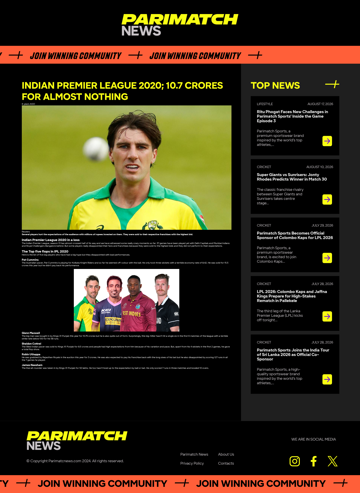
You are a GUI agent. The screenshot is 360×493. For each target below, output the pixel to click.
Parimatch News (194, 454)
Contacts (226, 463)
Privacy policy (192, 463)
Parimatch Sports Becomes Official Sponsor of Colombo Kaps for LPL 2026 (295, 235)
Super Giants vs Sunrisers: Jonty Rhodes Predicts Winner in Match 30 (292, 177)
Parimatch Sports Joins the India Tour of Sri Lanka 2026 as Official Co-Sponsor (293, 355)
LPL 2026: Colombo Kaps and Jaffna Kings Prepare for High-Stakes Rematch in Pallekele (292, 296)
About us (226, 454)
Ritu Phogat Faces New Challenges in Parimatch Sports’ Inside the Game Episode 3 (292, 116)
